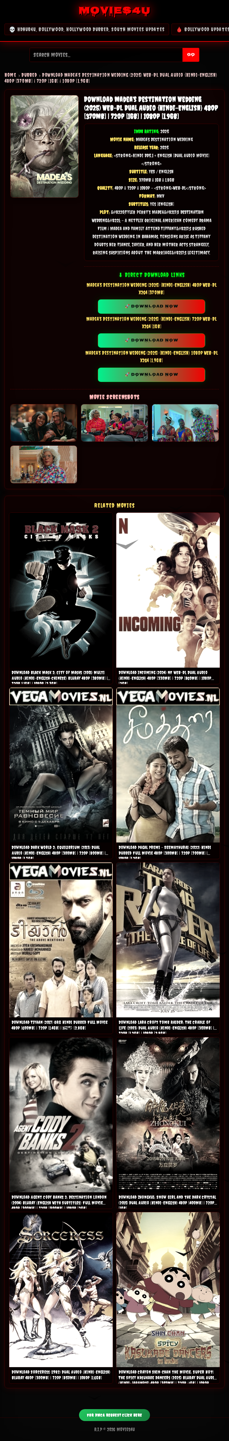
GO (191, 55)
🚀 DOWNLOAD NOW (151, 306)
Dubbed (29, 75)
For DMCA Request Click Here (114, 1415)
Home (10, 75)
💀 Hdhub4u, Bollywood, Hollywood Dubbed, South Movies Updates (87, 29)
